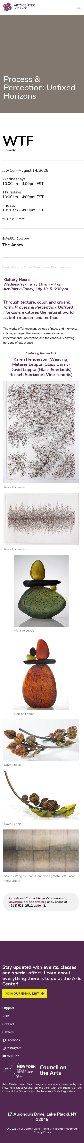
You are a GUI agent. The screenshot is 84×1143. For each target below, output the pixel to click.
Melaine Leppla (27, 364)
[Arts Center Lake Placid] (22, 7)
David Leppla (23, 370)
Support (8, 1008)
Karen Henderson (30, 359)
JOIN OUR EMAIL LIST (22, 993)
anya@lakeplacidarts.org (27, 902)
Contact (8, 1024)
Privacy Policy (42, 1132)
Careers (7, 1032)
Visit (5, 1016)
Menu (78, 7)
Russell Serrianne (26, 375)
